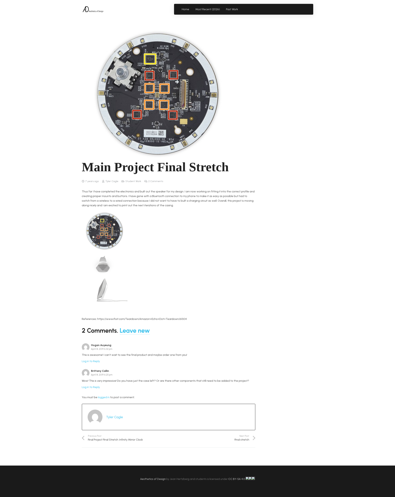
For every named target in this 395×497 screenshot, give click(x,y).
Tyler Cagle (111, 181)
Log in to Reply (91, 361)
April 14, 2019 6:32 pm (101, 349)
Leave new (135, 330)
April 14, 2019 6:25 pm (101, 374)
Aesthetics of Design (153, 479)
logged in (104, 397)
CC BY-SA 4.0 (237, 479)
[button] (240, 9)
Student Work (133, 181)
